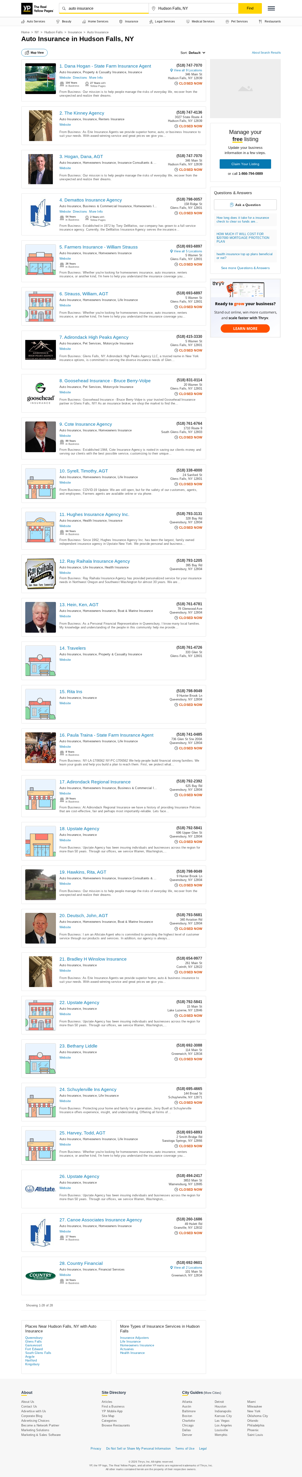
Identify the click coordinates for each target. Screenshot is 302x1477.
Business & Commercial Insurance (107, 206)
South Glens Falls (38, 1353)
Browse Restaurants (116, 1425)
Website (65, 77)
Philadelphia (255, 1425)
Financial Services (112, 1269)
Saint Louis (255, 1435)
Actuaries (127, 1349)
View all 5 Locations (188, 251)
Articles (107, 1402)
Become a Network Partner (40, 1425)
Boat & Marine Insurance (135, 611)
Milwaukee (254, 1406)
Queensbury (34, 1338)
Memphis (221, 1435)
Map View (37, 52)
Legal (203, 1448)
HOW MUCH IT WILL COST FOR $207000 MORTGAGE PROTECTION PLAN (243, 237)
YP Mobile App (112, 1411)
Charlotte (188, 1420)
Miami (251, 1402)
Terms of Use (184, 1448)
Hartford (31, 1360)
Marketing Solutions (35, 1430)
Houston (220, 1406)
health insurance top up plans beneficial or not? (245, 256)
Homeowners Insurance (99, 162)
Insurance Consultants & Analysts (142, 162)
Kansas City (223, 1416)
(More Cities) (212, 1393)
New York (254, 1411)
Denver (187, 1435)
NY (37, 32)
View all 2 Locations (188, 1267)
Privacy (96, 1448)
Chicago (187, 1425)
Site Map (108, 1416)
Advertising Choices (35, 1420)
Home (25, 32)
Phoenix (253, 1430)
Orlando (252, 1420)
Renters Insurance (111, 119)
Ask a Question (248, 205)
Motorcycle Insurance (118, 343)
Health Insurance (95, 520)
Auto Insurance (70, 72)
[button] (271, 8)
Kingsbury (32, 1364)
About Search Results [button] (266, 52)
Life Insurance (128, 300)
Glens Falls (33, 1341)
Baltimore (189, 1411)
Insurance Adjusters (134, 1338)
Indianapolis (223, 1411)
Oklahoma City (257, 1416)
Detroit (219, 1402)
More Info (96, 77)
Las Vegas (222, 1420)
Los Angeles (223, 1425)
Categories (109, 1420)
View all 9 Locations (188, 70)
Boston (187, 1416)
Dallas (186, 1430)
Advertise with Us (33, 1411)
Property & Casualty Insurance (104, 72)
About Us (27, 1402)
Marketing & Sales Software (41, 1435)
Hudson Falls (53, 32)
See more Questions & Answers (245, 268)
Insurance (75, 32)
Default (195, 53)
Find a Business (113, 1406)
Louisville (221, 1430)
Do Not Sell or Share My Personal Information (138, 1448)
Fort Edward (34, 1349)
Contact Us (29, 1406)
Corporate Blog (31, 1416)
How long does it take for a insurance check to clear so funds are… (243, 219)
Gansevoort (33, 1345)
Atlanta (187, 1402)
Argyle (29, 1356)
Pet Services (92, 343)
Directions (80, 77)
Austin (186, 1406)
